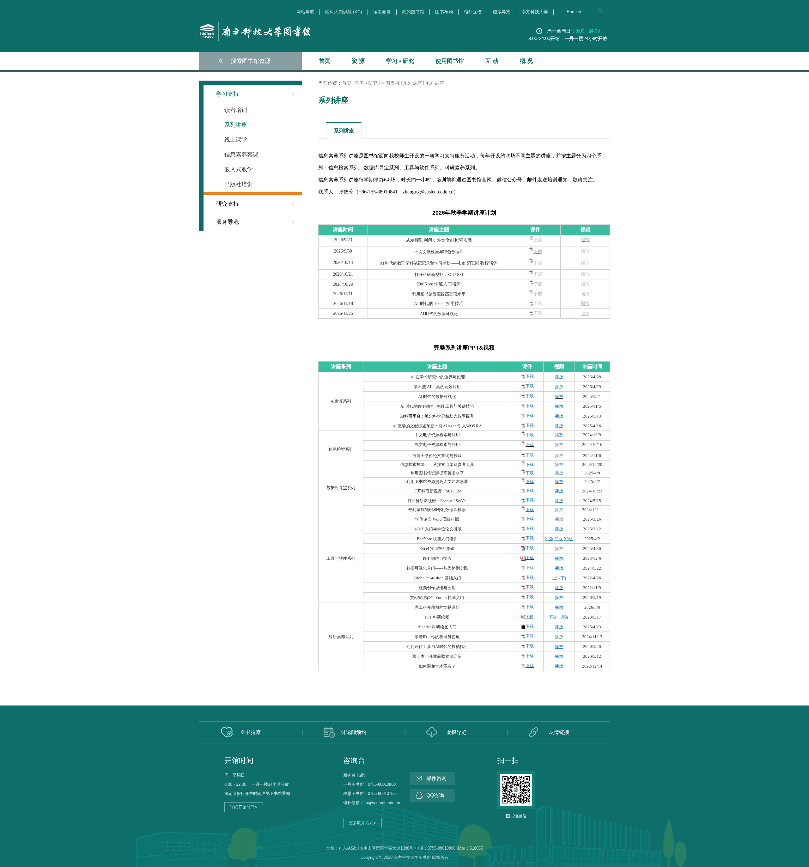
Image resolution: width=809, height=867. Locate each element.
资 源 (358, 61)
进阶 (564, 617)
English (574, 11)
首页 (324, 61)
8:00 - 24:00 (587, 31)
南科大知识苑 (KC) (343, 11)
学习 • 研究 (400, 61)
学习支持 (390, 83)
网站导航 (305, 11)
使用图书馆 (449, 61)
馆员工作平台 (216, 820)
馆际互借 (473, 11)
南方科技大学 (534, 11)
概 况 (526, 61)
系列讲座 (412, 83)
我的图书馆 (413, 11)
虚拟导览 (501, 11)
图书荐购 (444, 11)
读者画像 (382, 11)
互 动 (491, 61)
